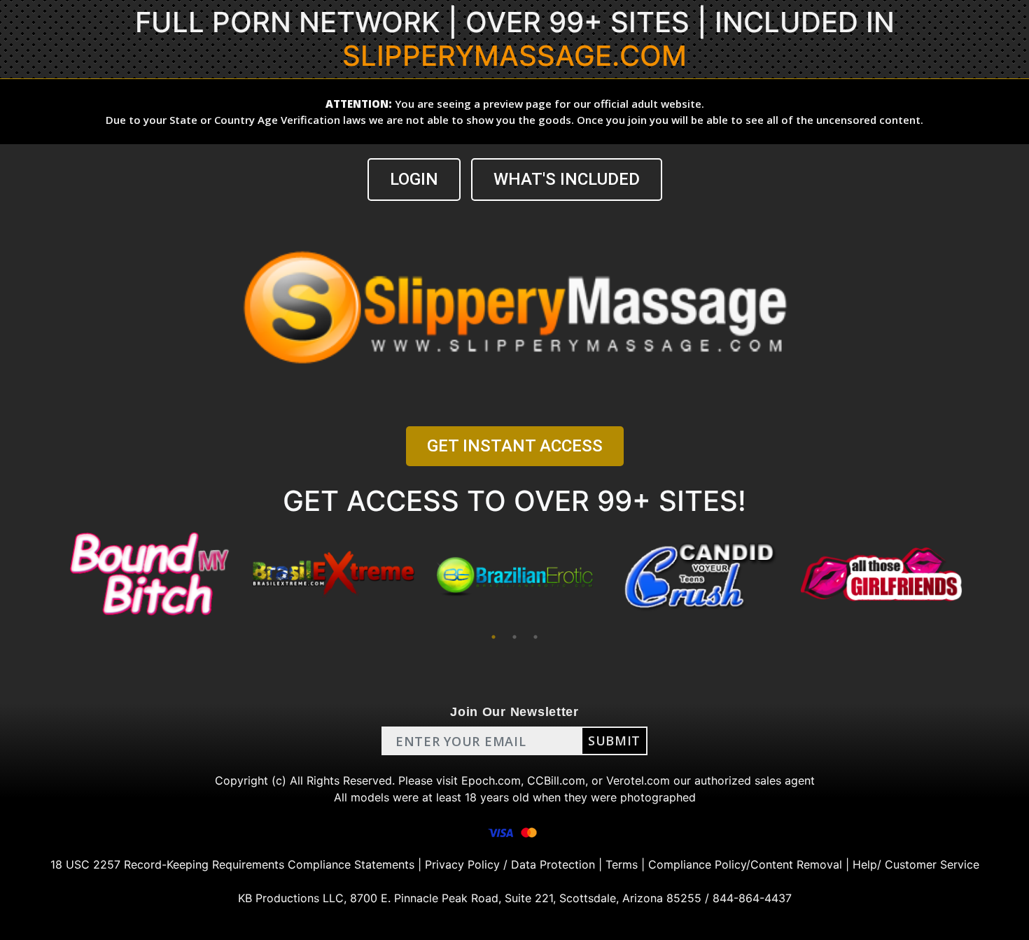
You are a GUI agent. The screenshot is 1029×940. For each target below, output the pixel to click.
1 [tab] (493, 637)
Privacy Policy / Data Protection (510, 864)
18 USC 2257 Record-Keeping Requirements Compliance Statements (232, 864)
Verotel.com (638, 780)
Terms (622, 864)
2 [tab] (514, 637)
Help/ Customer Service (916, 864)
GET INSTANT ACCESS (515, 446)
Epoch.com (491, 780)
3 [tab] (535, 637)
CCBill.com (556, 780)
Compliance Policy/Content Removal (745, 864)
